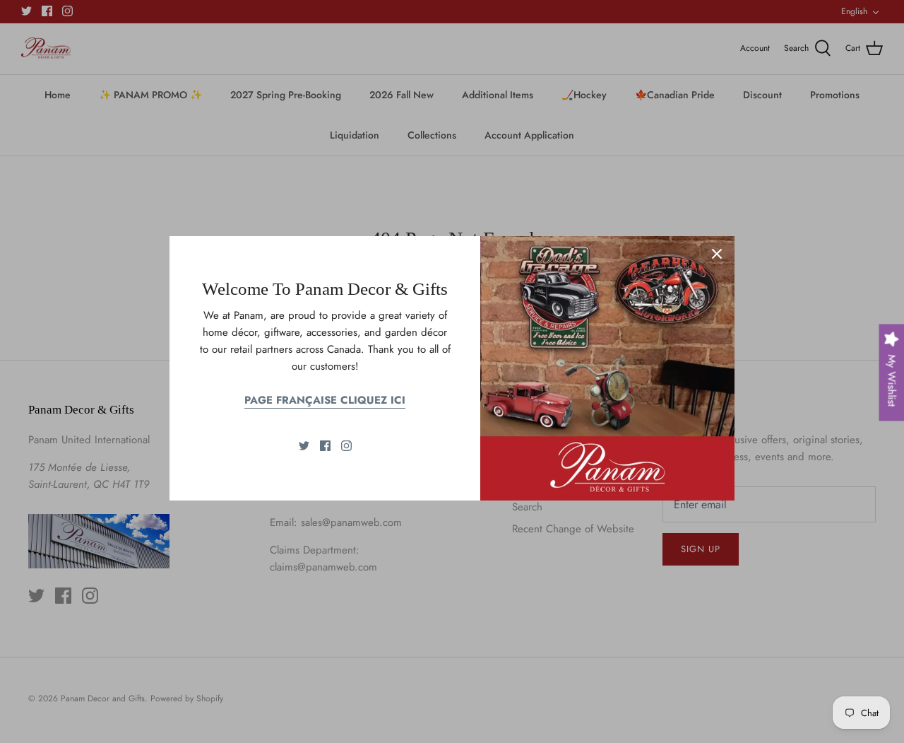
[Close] (716, 253)
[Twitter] (304, 445)
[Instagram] (346, 445)
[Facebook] (325, 445)
